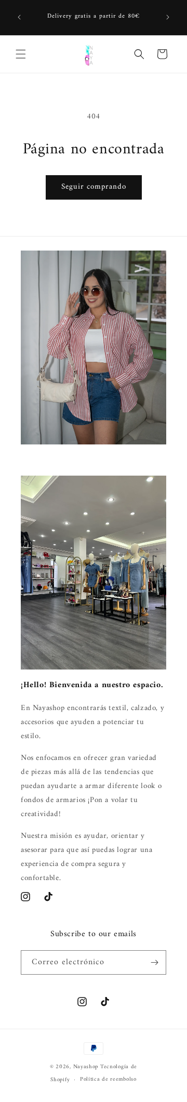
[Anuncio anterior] (19, 17)
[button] (20, 54)
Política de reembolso (108, 1079)
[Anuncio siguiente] (167, 17)
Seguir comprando (93, 187)
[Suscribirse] (154, 962)
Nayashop (86, 1067)
